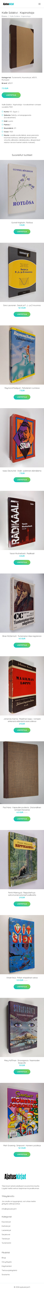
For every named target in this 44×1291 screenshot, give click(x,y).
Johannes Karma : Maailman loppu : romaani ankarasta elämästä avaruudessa (22, 720)
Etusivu (4, 16)
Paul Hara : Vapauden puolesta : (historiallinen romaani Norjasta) (22, 808)
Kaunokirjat (26, 77)
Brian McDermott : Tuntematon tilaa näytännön (22, 636)
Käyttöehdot (7, 1266)
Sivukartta (6, 1274)
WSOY (34, 77)
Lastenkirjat (6, 1230)
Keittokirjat (6, 1226)
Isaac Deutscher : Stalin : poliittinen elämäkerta (22, 471)
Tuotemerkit (16, 77)
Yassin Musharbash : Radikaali (22, 553)
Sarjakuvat (6, 1234)
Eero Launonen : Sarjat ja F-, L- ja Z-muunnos (22, 305)
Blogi (4, 1258)
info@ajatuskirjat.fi (9, 1209)
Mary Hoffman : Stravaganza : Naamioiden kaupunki (22, 1061)
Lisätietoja (11, 95)
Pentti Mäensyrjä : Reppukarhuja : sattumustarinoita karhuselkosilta (22, 893)
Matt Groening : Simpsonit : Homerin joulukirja (22, 1145)
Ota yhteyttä (7, 1262)
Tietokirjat (6, 1239)
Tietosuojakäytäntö (9, 1270)
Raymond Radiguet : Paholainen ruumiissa (22, 388)
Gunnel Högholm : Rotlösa (22, 222)
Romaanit (5, 80)
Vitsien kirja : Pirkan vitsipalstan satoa (22, 978)
